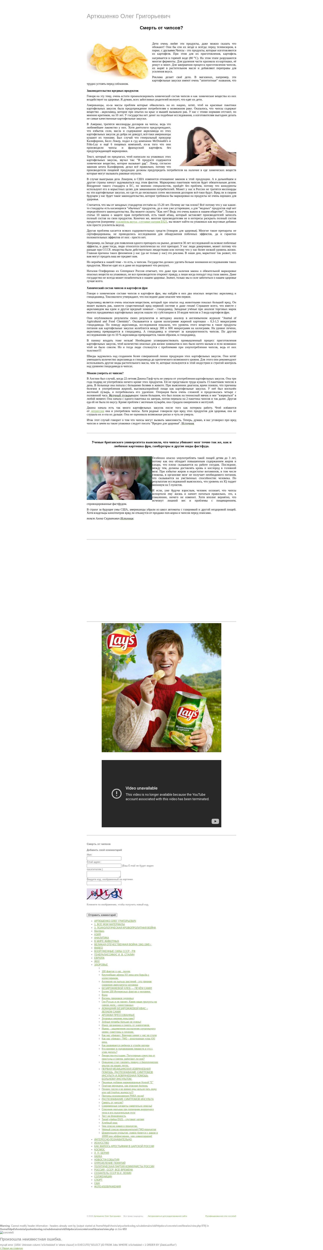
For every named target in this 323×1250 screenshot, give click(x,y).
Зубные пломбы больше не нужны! (121, 1021)
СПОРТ (98, 1179)
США (97, 1183)
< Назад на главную (11, 1248)
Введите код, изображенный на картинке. (110, 879)
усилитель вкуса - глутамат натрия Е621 (141, 221)
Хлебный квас (110, 1122)
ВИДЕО (98, 947)
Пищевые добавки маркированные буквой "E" (127, 1082)
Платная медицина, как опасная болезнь (125, 1085)
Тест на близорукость (114, 1116)
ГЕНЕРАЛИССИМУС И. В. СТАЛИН (114, 954)
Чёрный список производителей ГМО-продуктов (129, 1129)
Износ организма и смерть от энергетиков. (126, 1025)
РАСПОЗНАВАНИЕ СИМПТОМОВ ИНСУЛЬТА (128, 1099)
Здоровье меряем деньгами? (118, 1018)
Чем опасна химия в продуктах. (120, 1126)
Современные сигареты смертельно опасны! (127, 1105)
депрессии (97, 411)
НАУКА (98, 1156)
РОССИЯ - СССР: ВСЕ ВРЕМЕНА (113, 1169)
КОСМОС (99, 1149)
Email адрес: (94, 862)
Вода (104, 995)
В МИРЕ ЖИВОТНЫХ (106, 941)
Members (99, 931)
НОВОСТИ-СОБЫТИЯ (106, 1159)
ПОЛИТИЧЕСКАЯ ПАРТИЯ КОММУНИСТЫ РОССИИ (124, 1166)
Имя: (89, 854)
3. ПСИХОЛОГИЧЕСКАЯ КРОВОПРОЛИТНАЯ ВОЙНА (125, 927)
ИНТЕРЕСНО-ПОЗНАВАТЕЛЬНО (113, 1139)
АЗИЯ (97, 934)
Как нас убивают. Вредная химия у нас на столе (129, 1035)
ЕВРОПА (99, 958)
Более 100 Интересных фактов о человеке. (126, 991)
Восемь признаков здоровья (118, 998)
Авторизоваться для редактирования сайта (167, 1216)
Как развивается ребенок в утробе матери (125, 1045)
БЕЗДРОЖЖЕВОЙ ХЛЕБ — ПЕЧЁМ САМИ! (127, 988)
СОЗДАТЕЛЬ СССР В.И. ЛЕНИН (112, 1173)
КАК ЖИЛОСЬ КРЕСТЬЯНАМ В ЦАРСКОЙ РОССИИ (124, 1146)
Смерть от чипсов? (112, 1102)
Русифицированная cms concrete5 (220, 1216)
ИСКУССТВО (101, 1142)
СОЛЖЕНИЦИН (103, 1176)
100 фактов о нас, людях (116, 971)
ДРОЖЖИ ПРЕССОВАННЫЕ (118, 1015)
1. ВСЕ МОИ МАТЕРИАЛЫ (109, 924)
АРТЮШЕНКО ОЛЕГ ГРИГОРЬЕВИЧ (115, 921)
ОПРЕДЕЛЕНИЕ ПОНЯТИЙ (109, 1163)
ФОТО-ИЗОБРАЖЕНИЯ (107, 1186)
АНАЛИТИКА (101, 937)
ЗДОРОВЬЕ (101, 964)
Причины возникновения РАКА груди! (123, 1095)
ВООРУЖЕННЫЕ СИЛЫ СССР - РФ (114, 951)
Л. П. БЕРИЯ (101, 1153)
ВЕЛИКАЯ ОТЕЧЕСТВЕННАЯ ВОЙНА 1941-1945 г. (123, 944)
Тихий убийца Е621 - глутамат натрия (123, 1119)
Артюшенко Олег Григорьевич (128, 16)
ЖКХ (97, 961)
